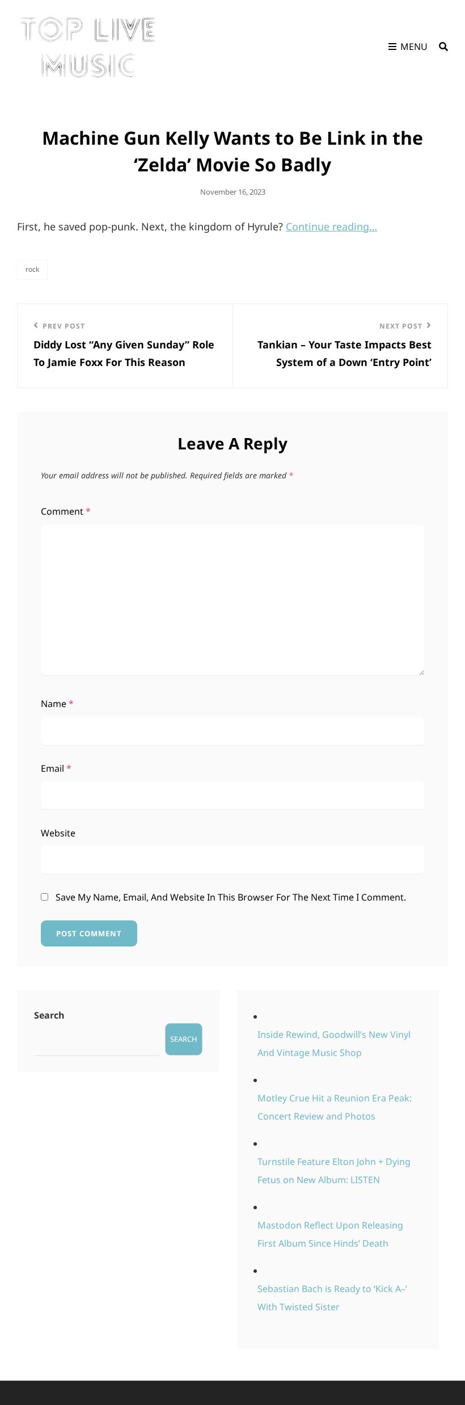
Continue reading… (331, 226)
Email (56, 768)
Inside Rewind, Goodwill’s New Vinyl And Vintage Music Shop (334, 1043)
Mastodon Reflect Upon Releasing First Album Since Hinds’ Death (330, 1234)
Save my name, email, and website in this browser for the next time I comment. (231, 897)
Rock (32, 269)
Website (58, 833)
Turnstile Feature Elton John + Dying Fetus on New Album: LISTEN (334, 1170)
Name (57, 703)
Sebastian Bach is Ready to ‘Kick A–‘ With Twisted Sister (332, 1297)
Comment (66, 511)
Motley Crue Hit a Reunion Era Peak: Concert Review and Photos (334, 1107)
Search (49, 1015)
